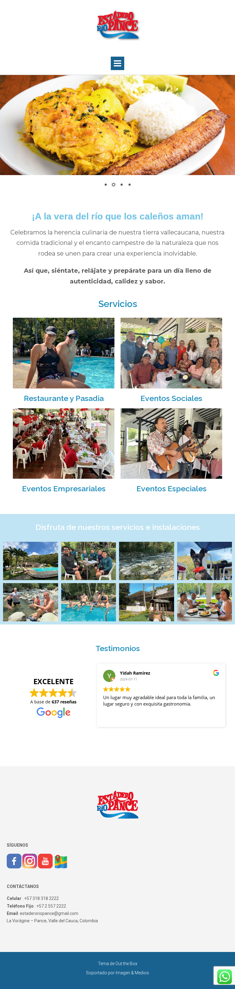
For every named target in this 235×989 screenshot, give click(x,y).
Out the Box (126, 963)
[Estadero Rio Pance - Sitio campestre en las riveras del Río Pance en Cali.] (117, 25)
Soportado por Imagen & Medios (117, 972)
